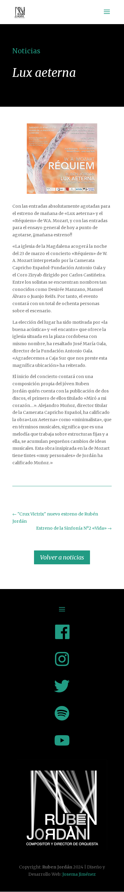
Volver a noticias (62, 557)
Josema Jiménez (79, 874)
